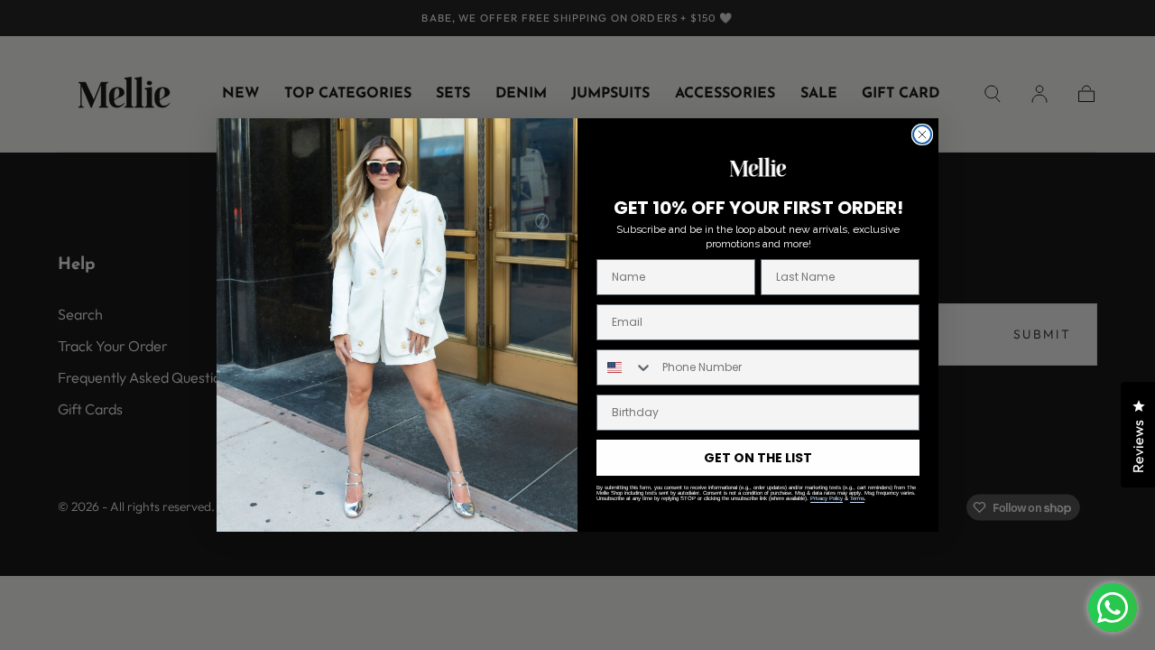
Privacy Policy (826, 498)
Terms (857, 498)
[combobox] (625, 367)
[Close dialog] (922, 134)
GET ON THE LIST (758, 458)
